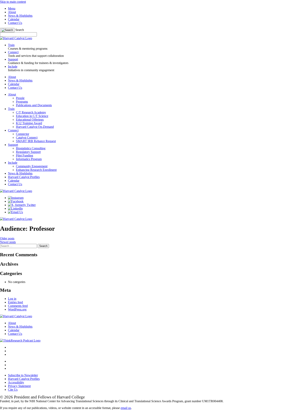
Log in (12, 298)
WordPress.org (17, 309)
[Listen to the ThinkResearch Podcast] (20, 340)
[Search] (7, 30)
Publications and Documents (34, 105)
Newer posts (8, 242)
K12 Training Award (29, 123)
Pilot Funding (24, 155)
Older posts (7, 238)
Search (19, 30)
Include (12, 162)
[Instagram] (16, 197)
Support (13, 144)
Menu (11, 8)
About (12, 12)
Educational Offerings (30, 119)
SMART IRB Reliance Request (36, 141)
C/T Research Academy (31, 112)
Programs (22, 101)
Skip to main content (13, 1)
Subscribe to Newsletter (23, 375)
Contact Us (15, 23)
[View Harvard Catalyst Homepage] (16, 38)
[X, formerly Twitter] (22, 205)
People (20, 98)
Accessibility (16, 382)
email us (126, 408)
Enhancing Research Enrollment (36, 170)
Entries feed (15, 302)
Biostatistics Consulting (30, 148)
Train (11, 108)
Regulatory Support (28, 152)
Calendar (13, 19)
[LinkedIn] (15, 208)
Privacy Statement (19, 386)
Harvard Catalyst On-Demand (35, 126)
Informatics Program (29, 159)
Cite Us (13, 389)
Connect (13, 130)
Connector (22, 134)
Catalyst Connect (26, 137)
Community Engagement (31, 166)
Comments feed (18, 306)
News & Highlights (20, 15)
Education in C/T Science (32, 116)
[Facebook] (16, 201)
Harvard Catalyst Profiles (24, 177)
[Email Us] (15, 212)
